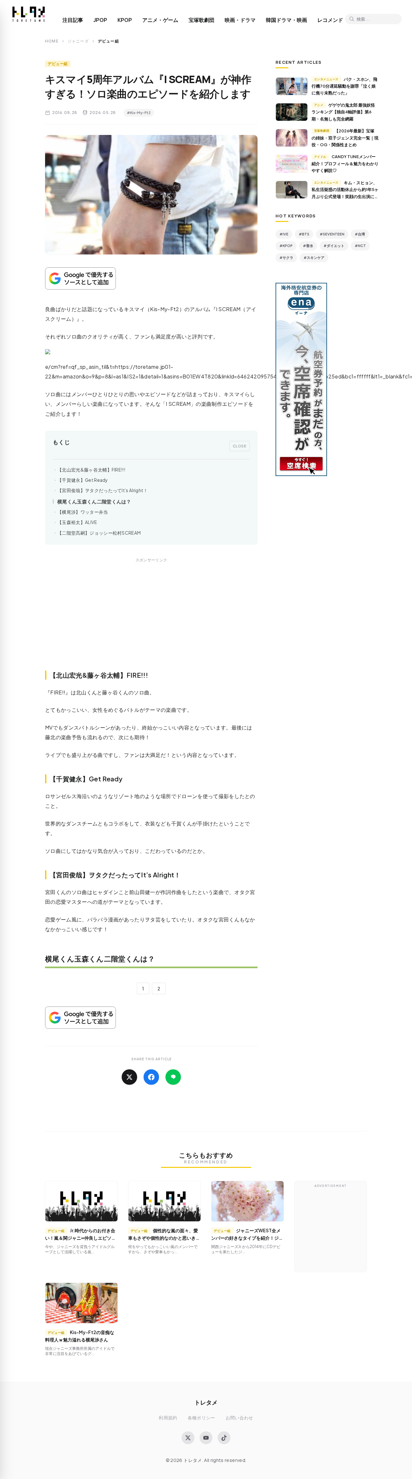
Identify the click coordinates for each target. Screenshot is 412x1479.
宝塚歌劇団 (201, 20)
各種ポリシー (201, 1418)
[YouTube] (206, 1437)
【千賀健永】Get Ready (82, 480)
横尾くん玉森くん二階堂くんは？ (94, 501)
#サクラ (286, 257)
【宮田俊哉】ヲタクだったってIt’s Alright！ (102, 490)
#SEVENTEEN (332, 234)
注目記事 (72, 20)
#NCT (360, 245)
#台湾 (360, 234)
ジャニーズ (78, 41)
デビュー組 (58, 63)
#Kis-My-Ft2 (139, 112)
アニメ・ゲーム (160, 20)
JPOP (100, 20)
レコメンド (330, 20)
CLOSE (240, 446)
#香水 (308, 245)
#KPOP (286, 245)
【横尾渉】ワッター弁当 (82, 512)
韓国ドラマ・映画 (286, 20)
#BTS (304, 234)
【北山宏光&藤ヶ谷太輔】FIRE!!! (91, 469)
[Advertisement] (151, 621)
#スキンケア (314, 257)
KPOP (124, 20)
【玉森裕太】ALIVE (77, 522)
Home (52, 41)
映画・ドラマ (240, 20)
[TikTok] (224, 1437)
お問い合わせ (239, 1418)
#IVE (283, 234)
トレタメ (206, 1402)
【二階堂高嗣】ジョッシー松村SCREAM (99, 533)
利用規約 (168, 1418)
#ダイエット (333, 245)
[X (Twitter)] (188, 1437)
